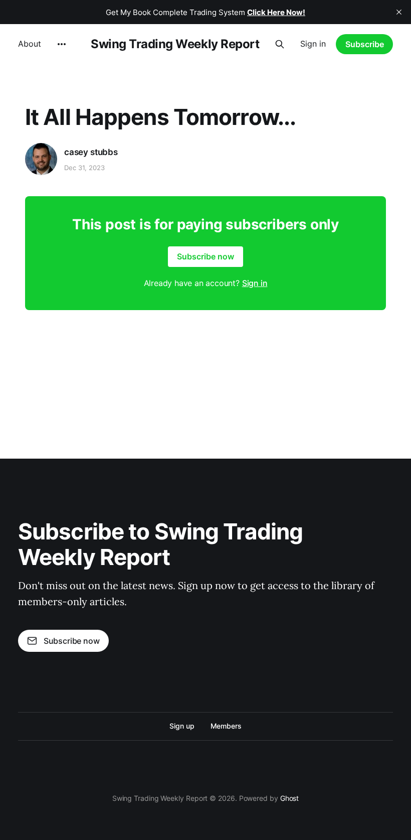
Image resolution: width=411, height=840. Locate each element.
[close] (399, 12)
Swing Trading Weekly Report (175, 44)
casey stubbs (91, 152)
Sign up (181, 726)
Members (226, 726)
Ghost (289, 798)
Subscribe (364, 44)
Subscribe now (205, 256)
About (29, 44)
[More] (61, 44)
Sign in (313, 44)
